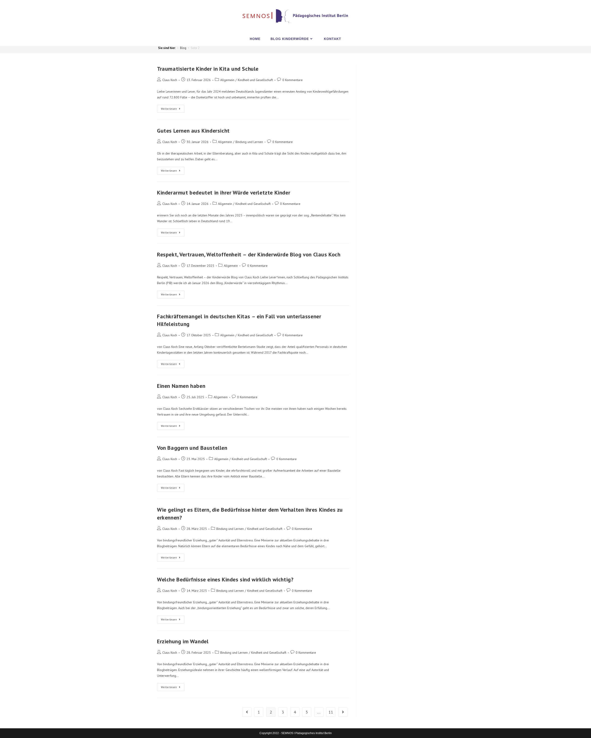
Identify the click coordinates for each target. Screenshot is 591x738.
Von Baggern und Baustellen (192, 447)
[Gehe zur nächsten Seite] (342, 712)
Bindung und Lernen (249, 142)
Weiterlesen (172, 107)
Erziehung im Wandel (182, 641)
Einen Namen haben (181, 385)
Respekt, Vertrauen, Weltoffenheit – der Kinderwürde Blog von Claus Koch (249, 254)
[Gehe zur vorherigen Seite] (246, 712)
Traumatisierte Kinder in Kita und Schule (208, 68)
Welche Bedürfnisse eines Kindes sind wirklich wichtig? (225, 579)
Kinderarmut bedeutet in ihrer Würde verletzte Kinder (223, 192)
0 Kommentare (292, 80)
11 (331, 712)
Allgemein (227, 80)
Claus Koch (169, 80)
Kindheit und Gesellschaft (255, 80)
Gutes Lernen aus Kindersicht (193, 130)
